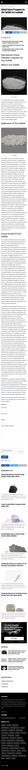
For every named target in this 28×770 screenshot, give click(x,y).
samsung (13, 750)
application (11, 730)
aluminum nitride (14, 727)
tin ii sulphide (7, 392)
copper (17, 735)
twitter (13, 758)
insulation (16, 743)
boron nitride (5, 732)
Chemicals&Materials (9, 6)
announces (4, 730)
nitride (16, 745)
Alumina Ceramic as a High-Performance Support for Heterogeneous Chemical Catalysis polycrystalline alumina (17, 660)
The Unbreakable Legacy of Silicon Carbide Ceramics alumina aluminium (12, 49)
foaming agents (20, 740)
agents (3, 725)
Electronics (4, 684)
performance (5, 748)
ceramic (17, 732)
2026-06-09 (4, 597)
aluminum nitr (5, 727)
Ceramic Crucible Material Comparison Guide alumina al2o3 (13, 45)
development (5, 738)
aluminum (15, 725)
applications (19, 730)
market (3, 745)
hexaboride (9, 743)
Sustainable (14, 755)
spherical (19, 753)
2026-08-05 (4, 478)
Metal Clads (3, 712)
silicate (19, 750)
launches (23, 743)
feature (3, 740)
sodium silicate (11, 753)
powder (22, 748)
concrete (4, 735)
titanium (8, 758)
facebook (19, 738)
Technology (4, 687)
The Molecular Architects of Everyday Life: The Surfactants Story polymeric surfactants (13, 564)
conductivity (11, 735)
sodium (3, 753)
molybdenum (10, 745)
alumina (9, 725)
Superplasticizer (6, 755)
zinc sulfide (7, 460)
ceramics (23, 732)
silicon (24, 750)
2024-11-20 (3, 15)
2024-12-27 (11, 671)
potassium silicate (14, 748)
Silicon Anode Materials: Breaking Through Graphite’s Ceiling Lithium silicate (12, 42)
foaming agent (10, 740)
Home (2, 6)
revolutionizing (5, 750)
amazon (22, 727)
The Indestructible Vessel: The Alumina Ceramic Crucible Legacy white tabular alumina (14, 594)
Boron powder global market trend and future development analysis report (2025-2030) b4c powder (17, 652)
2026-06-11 (4, 537)
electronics (12, 738)
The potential (22, 755)
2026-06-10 (4, 567)
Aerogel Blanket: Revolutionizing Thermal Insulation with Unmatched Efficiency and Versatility (16, 668)
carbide (12, 732)
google (3, 743)
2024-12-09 (11, 655)
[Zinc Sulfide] (14, 82)
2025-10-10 (11, 663)
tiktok (3, 758)
